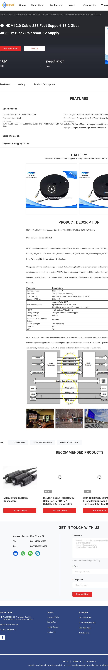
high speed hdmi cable (42, 442)
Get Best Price (11, 48)
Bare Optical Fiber (85, 617)
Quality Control (52, 627)
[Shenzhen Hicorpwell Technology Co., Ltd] (8, 5)
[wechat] (30, 553)
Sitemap (65, 661)
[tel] (45, 553)
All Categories (84, 633)
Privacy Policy (91, 661)
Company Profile (53, 617)
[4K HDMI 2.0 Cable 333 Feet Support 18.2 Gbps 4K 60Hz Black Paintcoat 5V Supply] (20, 477)
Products (11, 14)
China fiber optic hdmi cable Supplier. (41, 665)
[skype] (37, 553)
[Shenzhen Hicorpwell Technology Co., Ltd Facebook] (2, 637)
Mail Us (34, 48)
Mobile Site (77, 661)
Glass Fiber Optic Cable (87, 623)
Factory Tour (52, 622)
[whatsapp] (23, 553)
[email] (15, 553)
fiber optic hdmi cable (69, 442)
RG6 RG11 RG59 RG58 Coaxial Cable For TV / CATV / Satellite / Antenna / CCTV (59, 501)
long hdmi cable (18, 442)
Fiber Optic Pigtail (85, 628)
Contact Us (51, 632)
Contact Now (82, 594)
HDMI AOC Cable (24, 14)
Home (2, 14)
